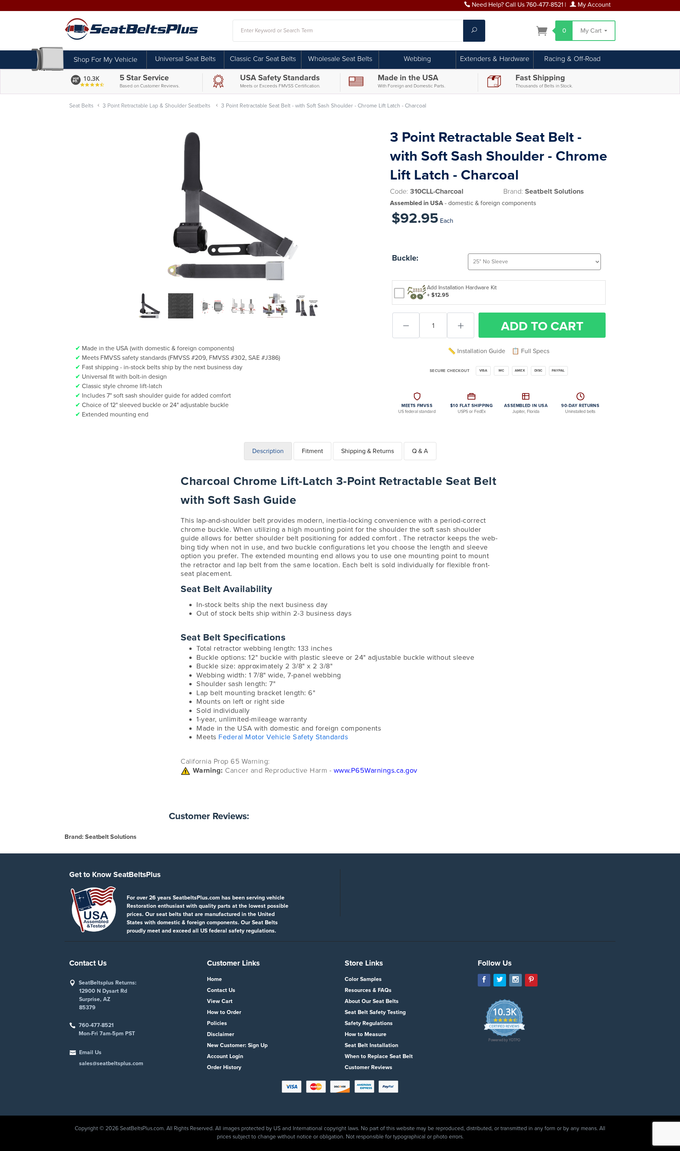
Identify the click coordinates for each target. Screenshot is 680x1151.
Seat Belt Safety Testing (375, 1012)
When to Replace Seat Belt (379, 1056)
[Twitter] (499, 980)
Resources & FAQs (368, 990)
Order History (224, 1067)
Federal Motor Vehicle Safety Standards (283, 737)
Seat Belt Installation (371, 1045)
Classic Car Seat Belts (263, 58)
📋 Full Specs (530, 351)
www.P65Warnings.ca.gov (376, 770)
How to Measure (365, 1034)
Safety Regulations (369, 1023)
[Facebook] (484, 980)
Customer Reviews (368, 1067)
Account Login (225, 1056)
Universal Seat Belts (185, 58)
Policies (217, 1023)
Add (542, 326)
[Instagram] (515, 980)
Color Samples (363, 979)
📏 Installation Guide (476, 351)
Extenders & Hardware (494, 58)
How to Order (224, 1012)
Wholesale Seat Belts (340, 58)
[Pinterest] (531, 980)
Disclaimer (220, 1034)
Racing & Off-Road (572, 58)
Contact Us (221, 990)
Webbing (417, 58)
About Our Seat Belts (372, 1001)
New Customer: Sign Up (237, 1045)
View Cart (220, 1001)
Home (214, 979)
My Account (593, 5)
